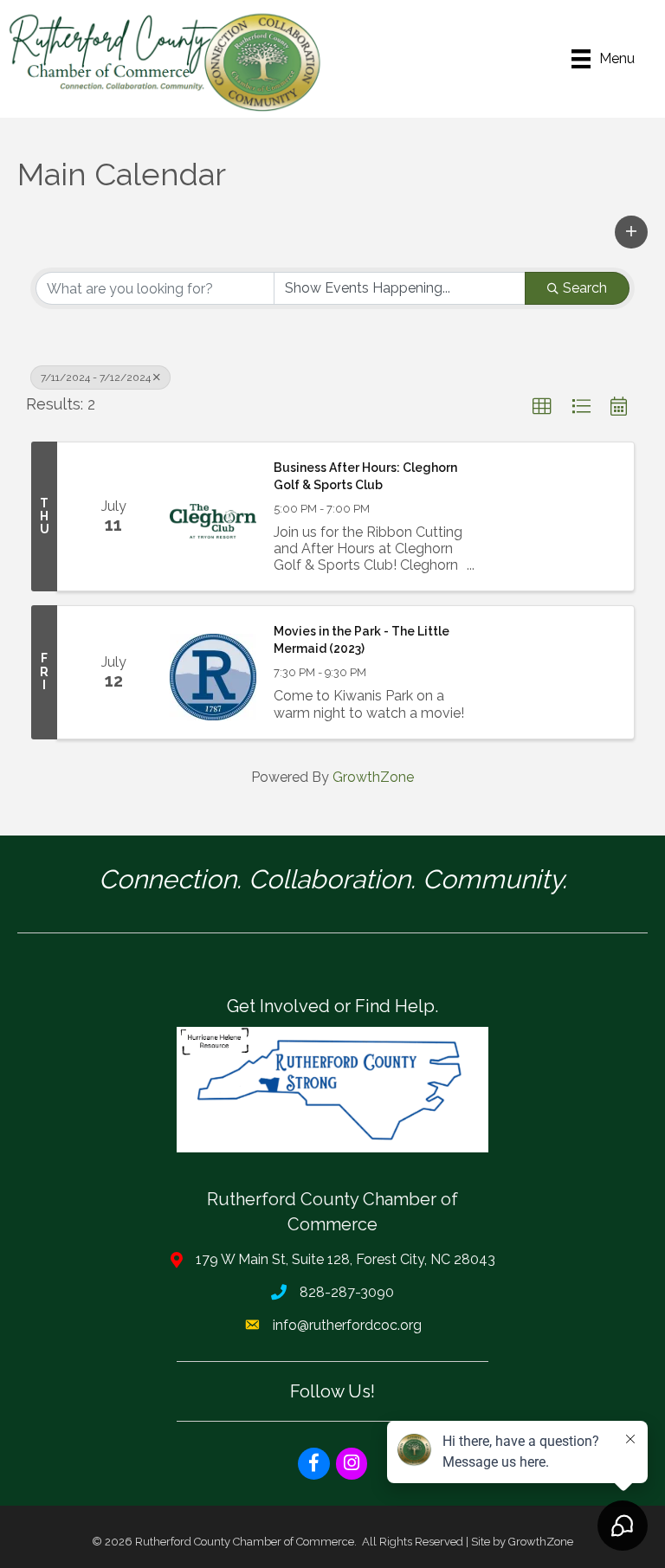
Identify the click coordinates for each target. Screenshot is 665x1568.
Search (585, 288)
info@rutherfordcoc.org (347, 1325)
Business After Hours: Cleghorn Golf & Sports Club (365, 476)
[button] (631, 232)
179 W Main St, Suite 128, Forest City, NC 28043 (345, 1259)
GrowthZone (373, 777)
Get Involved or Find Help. (332, 1006)
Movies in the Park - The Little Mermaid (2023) (361, 639)
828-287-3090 (347, 1292)
